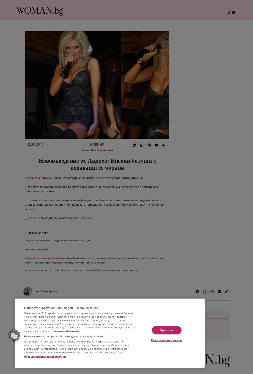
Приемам (166, 330)
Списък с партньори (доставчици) (45, 356)
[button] (14, 335)
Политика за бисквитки (66, 331)
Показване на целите (166, 340)
